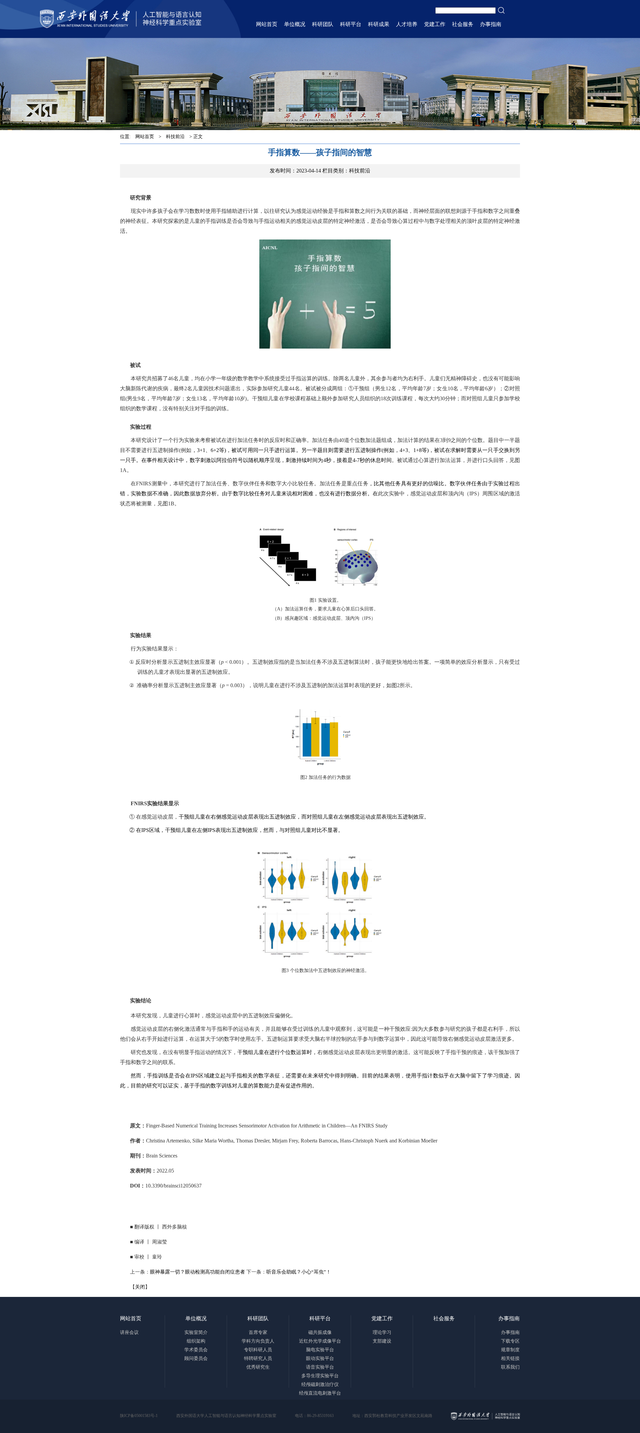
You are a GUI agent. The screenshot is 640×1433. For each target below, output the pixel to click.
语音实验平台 (320, 1367)
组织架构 (196, 1341)
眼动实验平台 (320, 1358)
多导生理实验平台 (320, 1375)
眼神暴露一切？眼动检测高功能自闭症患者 (197, 1272)
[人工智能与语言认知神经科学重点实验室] (120, 19)
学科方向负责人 (258, 1341)
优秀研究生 (258, 1367)
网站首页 (144, 136)
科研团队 (258, 1318)
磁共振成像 (320, 1332)
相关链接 (510, 1358)
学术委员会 (196, 1349)
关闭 (140, 1287)
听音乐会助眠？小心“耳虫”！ (298, 1272)
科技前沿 (175, 136)
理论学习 (382, 1332)
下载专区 (510, 1341)
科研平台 (320, 1318)
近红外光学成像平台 (320, 1341)
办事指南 (509, 1318)
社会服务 (444, 1318)
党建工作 (382, 1318)
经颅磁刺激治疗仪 (320, 1384)
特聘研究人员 (258, 1358)
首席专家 (258, 1332)
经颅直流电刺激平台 (320, 1393)
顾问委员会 (196, 1358)
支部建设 (382, 1341)
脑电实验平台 (320, 1349)
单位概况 (196, 1318)
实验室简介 (196, 1332)
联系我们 (510, 1367)
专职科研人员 (258, 1349)
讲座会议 (129, 1332)
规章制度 (510, 1349)
